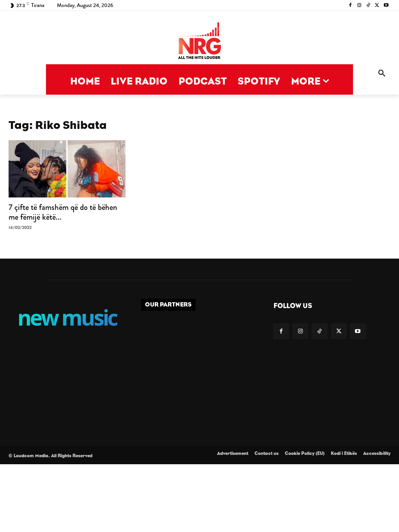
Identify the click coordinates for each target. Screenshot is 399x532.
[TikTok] (368, 5)
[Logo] (199, 41)
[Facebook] (350, 5)
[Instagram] (359, 5)
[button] (382, 73)
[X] (377, 5)
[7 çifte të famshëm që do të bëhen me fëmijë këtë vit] (67, 168)
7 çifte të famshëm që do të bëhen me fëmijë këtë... (63, 212)
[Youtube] (385, 5)
